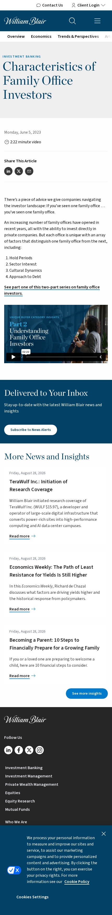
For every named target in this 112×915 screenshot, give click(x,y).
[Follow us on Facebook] (19, 750)
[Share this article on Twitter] (19, 171)
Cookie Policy (76, 882)
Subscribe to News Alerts (30, 429)
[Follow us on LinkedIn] (8, 750)
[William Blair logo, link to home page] (25, 20)
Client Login (88, 5)
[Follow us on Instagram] (39, 750)
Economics (41, 36)
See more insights (87, 693)
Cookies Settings (32, 897)
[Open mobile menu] (97, 20)
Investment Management (28, 776)
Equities (12, 793)
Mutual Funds (17, 809)
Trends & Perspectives (78, 36)
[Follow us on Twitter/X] (29, 750)
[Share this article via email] (29, 171)
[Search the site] (72, 20)
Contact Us (52, 5)
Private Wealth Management (31, 784)
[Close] (103, 833)
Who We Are (16, 822)
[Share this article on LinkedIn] (8, 171)
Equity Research (20, 801)
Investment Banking (23, 768)
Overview (16, 36)
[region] (56, 870)
